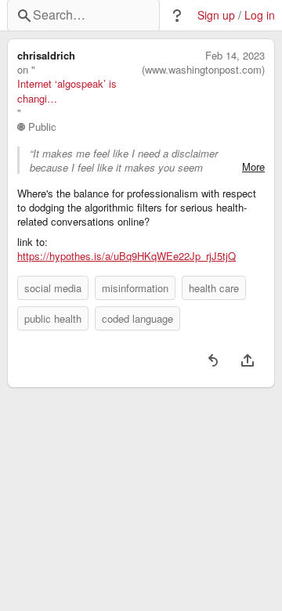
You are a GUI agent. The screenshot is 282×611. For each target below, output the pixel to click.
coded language (137, 318)
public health (52, 318)
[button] (177, 15)
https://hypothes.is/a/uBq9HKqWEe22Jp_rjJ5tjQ (126, 256)
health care (214, 288)
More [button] (253, 167)
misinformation (135, 288)
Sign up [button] (216, 15)
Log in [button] (259, 15)
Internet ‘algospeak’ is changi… (67, 91)
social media (52, 288)
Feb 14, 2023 (235, 56)
